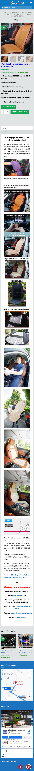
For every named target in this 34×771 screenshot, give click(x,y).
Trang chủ (5, 12)
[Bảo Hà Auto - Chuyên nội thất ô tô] (17, 2)
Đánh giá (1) (6, 132)
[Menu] (2, 3)
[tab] (17, 128)
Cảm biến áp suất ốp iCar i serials (8, 651)
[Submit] (30, 7)
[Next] (29, 38)
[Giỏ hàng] (31, 2)
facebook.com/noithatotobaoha (21, 613)
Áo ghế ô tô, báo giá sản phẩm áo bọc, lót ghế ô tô (19, 15)
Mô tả (4, 128)
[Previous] (4, 38)
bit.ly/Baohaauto (20, 617)
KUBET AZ (4, 702)
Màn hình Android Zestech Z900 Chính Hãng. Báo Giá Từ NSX (25, 652)
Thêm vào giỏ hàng (19, 112)
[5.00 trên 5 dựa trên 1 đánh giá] (17, 69)
